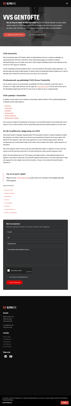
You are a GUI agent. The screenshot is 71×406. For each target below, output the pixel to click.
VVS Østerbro (7, 339)
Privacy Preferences (7, 402)
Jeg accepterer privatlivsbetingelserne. (18, 277)
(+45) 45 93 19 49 (22, 178)
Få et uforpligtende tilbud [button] (39, 35)
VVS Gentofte (7, 346)
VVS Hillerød (7, 344)
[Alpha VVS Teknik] (9, 3)
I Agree (64, 402)
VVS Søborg (7, 342)
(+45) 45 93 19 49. (42, 86)
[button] (67, 3)
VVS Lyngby (6, 337)
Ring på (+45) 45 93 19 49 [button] (15, 35)
